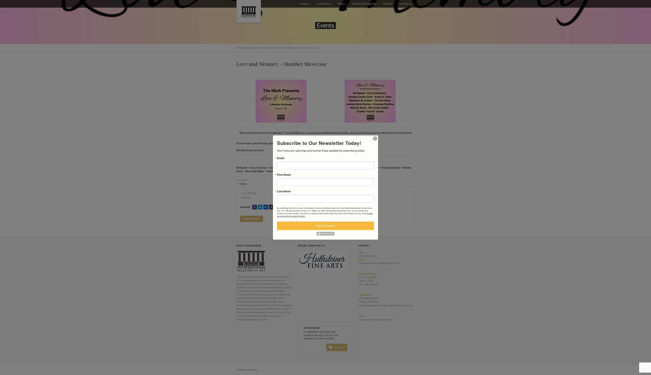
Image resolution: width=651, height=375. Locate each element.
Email (280, 158)
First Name (284, 174)
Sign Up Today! (325, 226)
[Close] (375, 138)
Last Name (284, 191)
